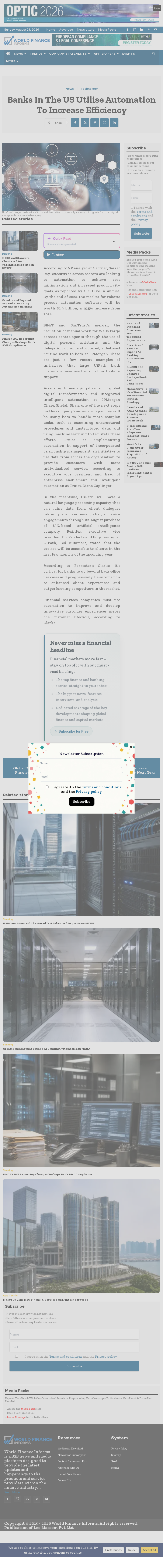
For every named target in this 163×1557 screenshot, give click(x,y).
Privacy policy (89, 791)
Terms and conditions (101, 787)
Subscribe (81, 801)
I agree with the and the (86, 789)
